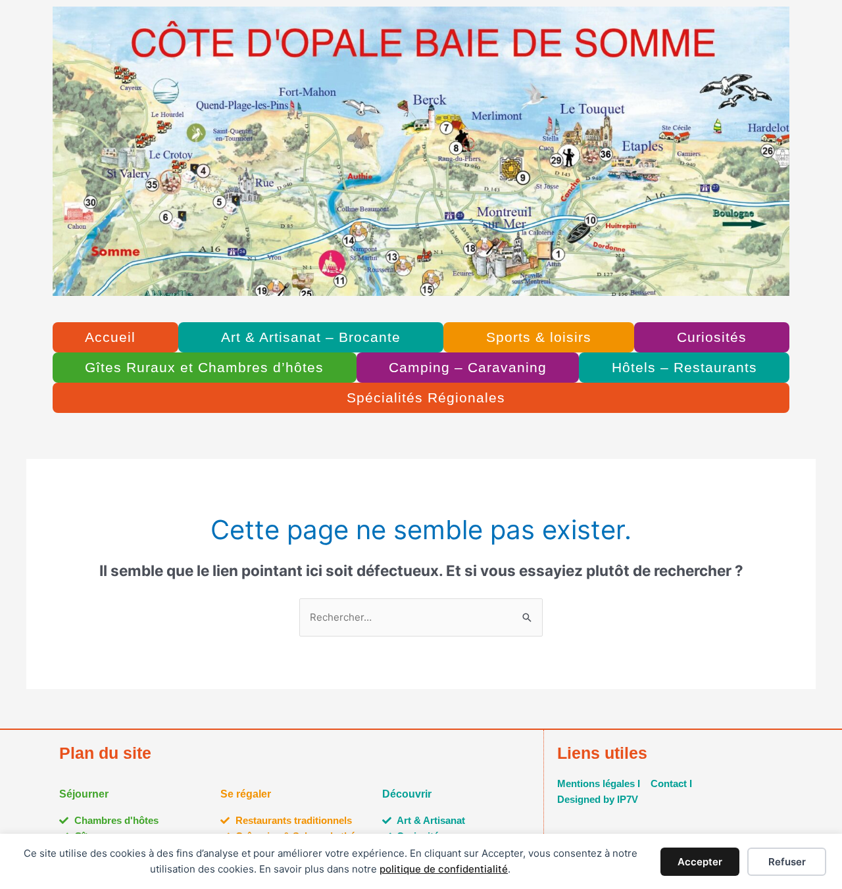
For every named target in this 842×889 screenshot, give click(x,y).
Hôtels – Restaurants (684, 367)
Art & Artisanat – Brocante (311, 337)
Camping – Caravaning (468, 367)
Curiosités (712, 337)
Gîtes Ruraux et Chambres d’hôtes (204, 367)
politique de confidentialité (444, 869)
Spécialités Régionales (426, 397)
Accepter (700, 861)
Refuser (787, 861)
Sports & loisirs (538, 337)
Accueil (110, 337)
